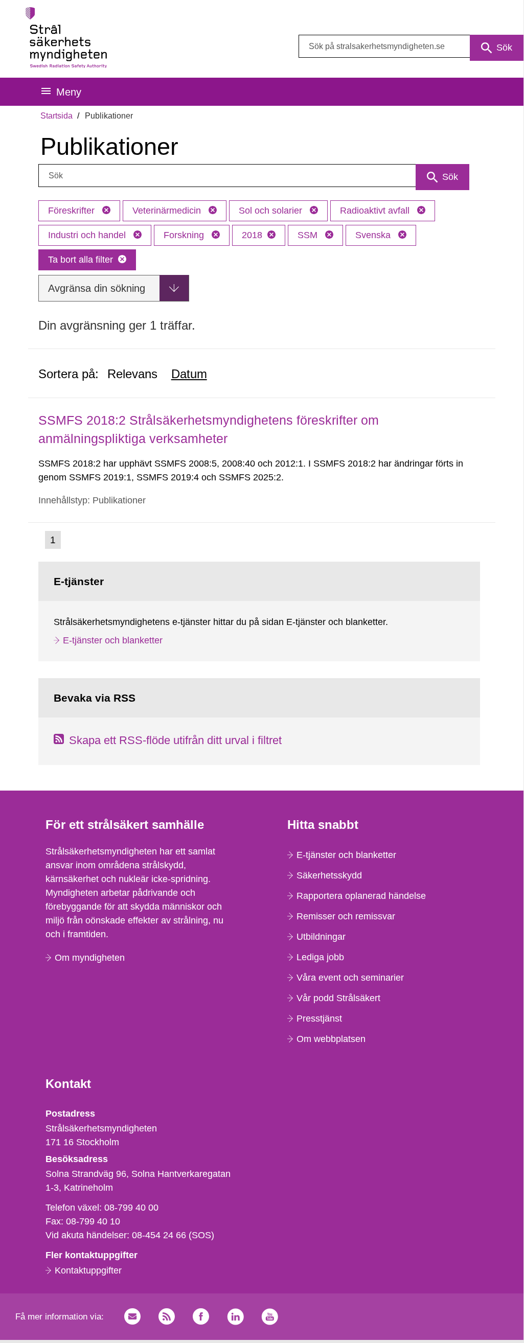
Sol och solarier (272, 210)
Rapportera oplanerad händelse (361, 896)
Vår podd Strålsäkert (338, 998)
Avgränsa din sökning (96, 288)
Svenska (374, 235)
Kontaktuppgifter (88, 1270)
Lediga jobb (320, 957)
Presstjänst (319, 1018)
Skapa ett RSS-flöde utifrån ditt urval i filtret (175, 740)
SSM (309, 235)
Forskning (185, 235)
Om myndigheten (90, 958)
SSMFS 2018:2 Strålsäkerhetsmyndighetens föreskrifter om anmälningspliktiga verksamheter (208, 429)
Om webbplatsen (331, 1039)
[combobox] (411, 46)
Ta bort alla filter (80, 259)
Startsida (56, 115)
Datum (189, 374)
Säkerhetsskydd (329, 875)
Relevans (132, 374)
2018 (252, 235)
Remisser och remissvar (346, 916)
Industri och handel (88, 235)
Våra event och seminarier (350, 977)
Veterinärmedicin (167, 210)
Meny (68, 92)
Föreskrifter (72, 210)
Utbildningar (321, 937)
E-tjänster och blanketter (113, 640)
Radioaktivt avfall (376, 210)
